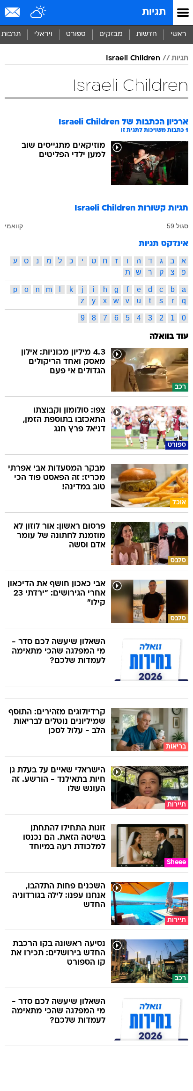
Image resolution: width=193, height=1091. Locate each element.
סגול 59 (177, 226)
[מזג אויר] (38, 13)
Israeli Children (133, 58)
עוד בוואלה (168, 337)
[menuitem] (146, 34)
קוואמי (14, 226)
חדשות (146, 34)
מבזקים (111, 34)
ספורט (76, 34)
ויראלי (43, 34)
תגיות (154, 12)
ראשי (178, 34)
